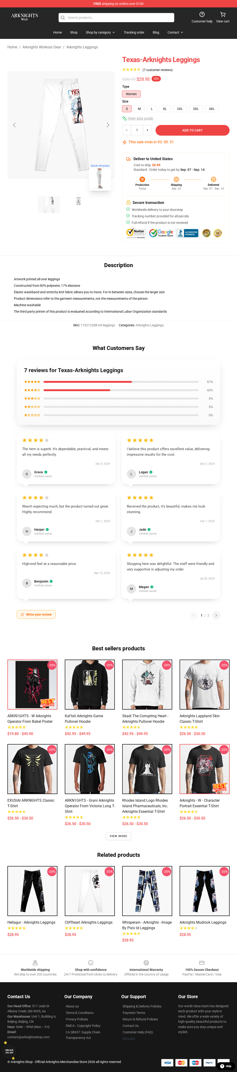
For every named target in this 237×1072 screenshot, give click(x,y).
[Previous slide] (14, 125)
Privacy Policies (77, 1019)
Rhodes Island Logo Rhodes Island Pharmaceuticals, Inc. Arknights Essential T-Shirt (145, 806)
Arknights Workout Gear (41, 47)
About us (72, 1006)
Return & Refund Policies (140, 1019)
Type (125, 86)
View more (119, 836)
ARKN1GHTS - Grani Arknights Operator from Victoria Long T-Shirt (90, 806)
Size (125, 101)
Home (12, 47)
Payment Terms (134, 1013)
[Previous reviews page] (194, 615)
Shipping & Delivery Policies (142, 1006)
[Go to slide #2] (73, 204)
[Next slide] (107, 125)
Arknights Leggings (82, 47)
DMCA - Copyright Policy (83, 1026)
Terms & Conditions (80, 1013)
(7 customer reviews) (158, 70)
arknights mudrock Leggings (203, 922)
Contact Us (131, 1026)
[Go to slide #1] (49, 204)
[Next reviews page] (216, 615)
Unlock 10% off (9, 1051)
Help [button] (228, 1066)
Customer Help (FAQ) (138, 1032)
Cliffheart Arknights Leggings (88, 922)
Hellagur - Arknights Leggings (31, 922)
